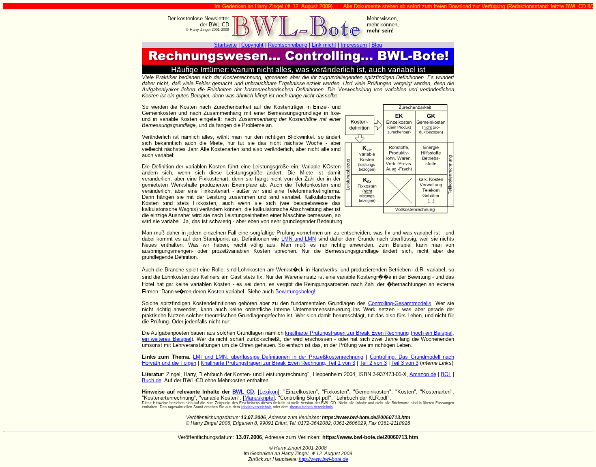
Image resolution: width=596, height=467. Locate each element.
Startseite (225, 45)
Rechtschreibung (287, 45)
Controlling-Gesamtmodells (399, 303)
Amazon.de (422, 374)
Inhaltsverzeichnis (256, 407)
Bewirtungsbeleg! (295, 291)
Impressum (354, 45)
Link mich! (324, 45)
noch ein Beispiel (432, 333)
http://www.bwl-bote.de (323, 459)
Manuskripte (258, 398)
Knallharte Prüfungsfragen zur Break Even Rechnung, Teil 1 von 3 (278, 363)
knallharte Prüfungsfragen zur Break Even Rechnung (347, 333)
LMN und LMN (298, 239)
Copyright (252, 45)
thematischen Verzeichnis (311, 407)
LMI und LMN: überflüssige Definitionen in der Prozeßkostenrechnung (278, 357)
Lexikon (268, 392)
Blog (376, 45)
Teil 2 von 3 (373, 363)
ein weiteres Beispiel (166, 339)
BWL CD (243, 392)
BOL (446, 374)
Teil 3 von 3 (404, 363)
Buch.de (151, 380)
